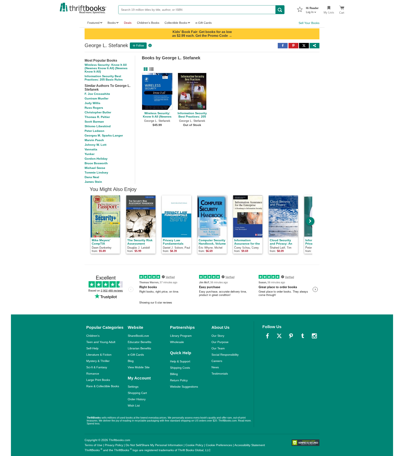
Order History (137, 399)
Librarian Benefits (139, 348)
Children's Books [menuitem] (148, 22)
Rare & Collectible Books (102, 386)
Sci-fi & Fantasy (96, 367)
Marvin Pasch (94, 140)
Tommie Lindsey (96, 172)
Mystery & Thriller (98, 361)
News (215, 367)
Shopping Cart (137, 393)
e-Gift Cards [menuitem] (203, 22)
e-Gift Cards (136, 354)
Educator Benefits (139, 342)
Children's (93, 335)
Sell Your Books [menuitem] (309, 23)
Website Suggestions (184, 386)
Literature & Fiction (99, 354)
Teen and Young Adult (100, 342)
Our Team (218, 348)
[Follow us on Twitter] (279, 336)
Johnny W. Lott (95, 144)
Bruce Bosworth (96, 163)
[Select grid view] (145, 69)
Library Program (181, 335)
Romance (92, 373)
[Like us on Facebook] (267, 336)
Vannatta (91, 149)
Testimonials (219, 373)
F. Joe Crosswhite (97, 93)
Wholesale (177, 342)
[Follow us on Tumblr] (303, 336)
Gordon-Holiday (96, 158)
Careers (216, 361)
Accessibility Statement (249, 445)
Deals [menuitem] (128, 22)
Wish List (134, 405)
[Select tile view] (151, 69)
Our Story (217, 335)
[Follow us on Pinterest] (291, 336)
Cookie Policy (194, 445)
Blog (131, 361)
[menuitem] (312, 9)
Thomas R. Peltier (97, 117)
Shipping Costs (180, 367)
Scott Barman (94, 121)
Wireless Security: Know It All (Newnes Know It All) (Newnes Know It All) (106, 68)
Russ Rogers (94, 107)
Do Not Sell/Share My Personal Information (154, 445)
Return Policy (179, 380)
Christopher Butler (98, 112)
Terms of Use (93, 445)
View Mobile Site (139, 367)
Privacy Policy (114, 445)
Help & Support (180, 361)
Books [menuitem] (112, 22)
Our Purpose (220, 342)
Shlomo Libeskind (98, 126)
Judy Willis (92, 103)
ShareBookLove (138, 335)
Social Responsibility (225, 354)
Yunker (89, 154)
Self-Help (92, 348)
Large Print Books (98, 380)
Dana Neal (92, 177)
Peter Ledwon (94, 131)
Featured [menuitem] (93, 22)
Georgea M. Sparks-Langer (104, 135)
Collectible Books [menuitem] (176, 22)
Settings (133, 386)
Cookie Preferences (219, 445)
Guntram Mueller (96, 98)
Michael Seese (95, 168)
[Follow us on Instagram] (314, 336)
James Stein (93, 181)
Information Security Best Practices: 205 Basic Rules (104, 77)
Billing (174, 374)
